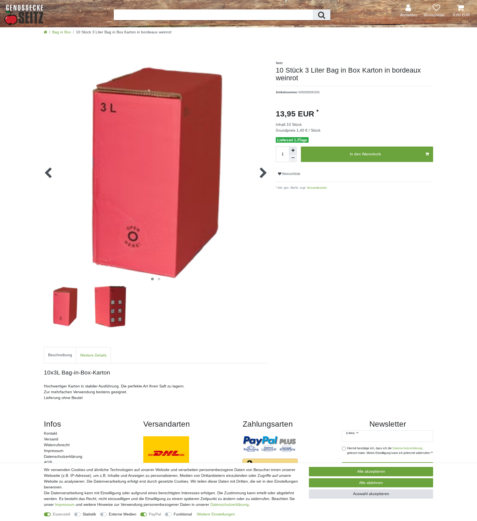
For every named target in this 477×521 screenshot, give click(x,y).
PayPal (155, 514)
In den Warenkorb (365, 154)
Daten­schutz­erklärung (63, 456)
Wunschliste (290, 174)
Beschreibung (60, 355)
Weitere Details (93, 355)
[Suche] (321, 14)
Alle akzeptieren (371, 471)
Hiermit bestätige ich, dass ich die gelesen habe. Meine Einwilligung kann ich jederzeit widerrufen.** (390, 450)
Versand (51, 439)
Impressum (53, 450)
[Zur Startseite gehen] (45, 32)
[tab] (60, 355)
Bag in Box (61, 32)
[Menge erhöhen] (293, 150)
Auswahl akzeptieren (371, 493)
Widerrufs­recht (57, 445)
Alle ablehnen (371, 482)
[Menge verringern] (293, 158)
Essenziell (61, 514)
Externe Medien (122, 514)
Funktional (183, 514)
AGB (48, 462)
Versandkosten (316, 187)
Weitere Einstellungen (216, 514)
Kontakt (50, 433)
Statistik (89, 514)
